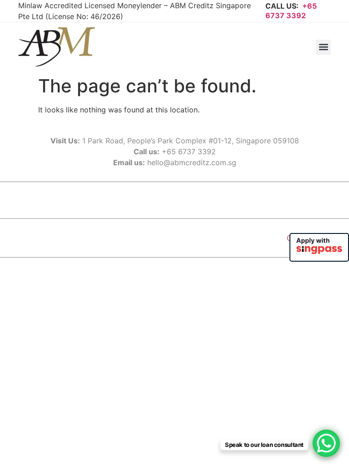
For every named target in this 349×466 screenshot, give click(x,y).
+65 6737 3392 (291, 10)
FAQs (180, 200)
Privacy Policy (226, 200)
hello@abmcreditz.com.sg (191, 162)
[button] (323, 47)
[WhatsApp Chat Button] (326, 443)
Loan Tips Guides (128, 200)
